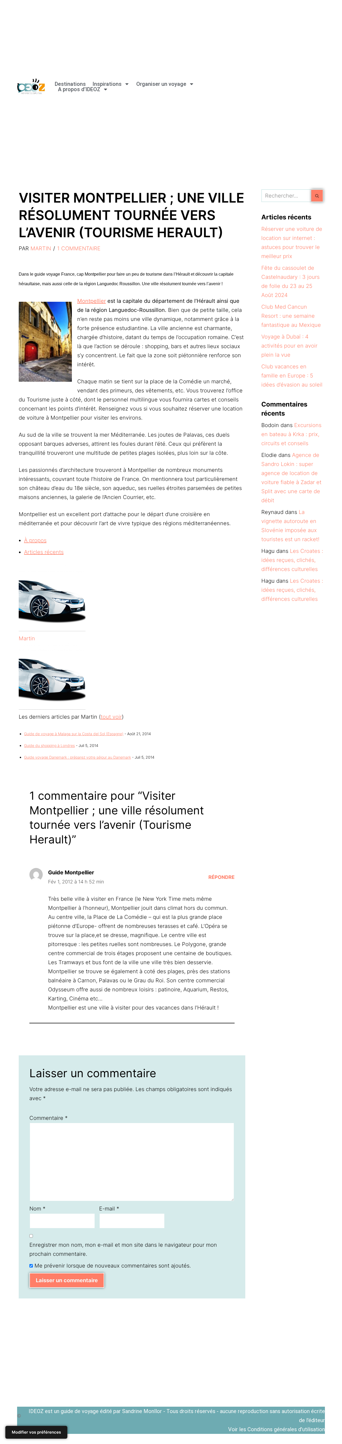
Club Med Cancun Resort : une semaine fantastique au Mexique (291, 316)
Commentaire (48, 1118)
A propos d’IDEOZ (79, 89)
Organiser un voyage (161, 84)
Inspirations (107, 84)
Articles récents (44, 552)
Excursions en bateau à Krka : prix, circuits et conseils (291, 434)
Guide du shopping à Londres (49, 745)
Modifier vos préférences (36, 1432)
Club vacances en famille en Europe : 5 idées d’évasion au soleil (291, 375)
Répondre (221, 877)
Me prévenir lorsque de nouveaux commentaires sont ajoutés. (112, 1265)
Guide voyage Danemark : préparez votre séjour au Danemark (77, 757)
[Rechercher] (317, 195)
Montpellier (91, 301)
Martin (40, 248)
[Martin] (52, 629)
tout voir (111, 717)
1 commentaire (78, 248)
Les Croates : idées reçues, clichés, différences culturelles (292, 560)
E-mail (109, 1208)
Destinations (70, 84)
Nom (37, 1208)
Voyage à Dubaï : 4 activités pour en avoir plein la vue (289, 345)
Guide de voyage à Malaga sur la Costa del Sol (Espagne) (73, 733)
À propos (35, 540)
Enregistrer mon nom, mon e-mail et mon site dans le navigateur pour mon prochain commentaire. (123, 1249)
